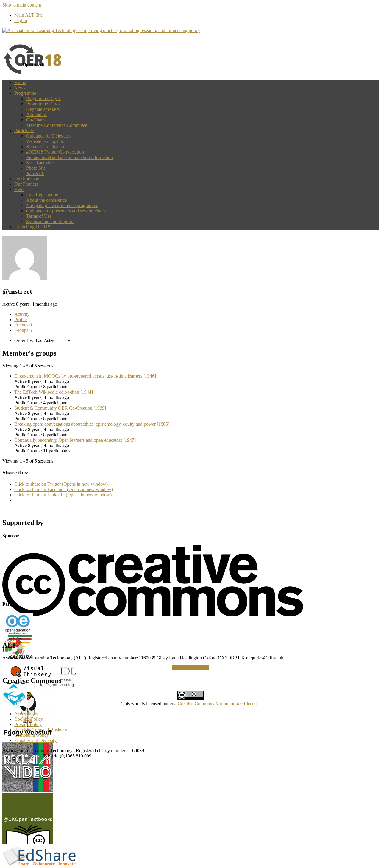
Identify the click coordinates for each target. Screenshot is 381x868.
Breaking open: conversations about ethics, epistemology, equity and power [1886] (91, 424)
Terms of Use (38, 216)
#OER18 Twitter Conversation (55, 151)
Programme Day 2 (43, 103)
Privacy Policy (28, 724)
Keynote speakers (43, 109)
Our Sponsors (27, 178)
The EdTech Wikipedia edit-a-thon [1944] (53, 391)
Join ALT (35, 173)
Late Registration (42, 194)
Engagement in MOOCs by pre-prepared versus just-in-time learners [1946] (85, 375)
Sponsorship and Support (50, 221)
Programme (25, 93)
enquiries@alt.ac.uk (21, 755)
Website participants (45, 141)
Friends (23, 324)
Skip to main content (21, 4)
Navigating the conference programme (62, 205)
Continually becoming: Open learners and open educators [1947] (75, 440)
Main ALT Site (28, 15)
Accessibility (26, 713)
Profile (20, 319)
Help (19, 189)
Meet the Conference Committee (56, 125)
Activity (21, 314)
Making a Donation (190, 667)
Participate (24, 130)
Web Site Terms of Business (40, 729)
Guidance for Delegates (48, 135)
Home (20, 82)
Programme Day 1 (43, 98)
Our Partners (26, 184)
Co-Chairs (36, 119)
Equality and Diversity (35, 740)
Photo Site (36, 168)
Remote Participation (45, 146)
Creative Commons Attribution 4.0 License (218, 703)
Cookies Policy (28, 719)
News (19, 87)
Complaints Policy (31, 735)
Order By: (23, 340)
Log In (20, 20)
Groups (23, 330)
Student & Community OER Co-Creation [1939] (60, 408)
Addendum (36, 114)
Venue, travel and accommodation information (69, 157)
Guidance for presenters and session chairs (66, 210)
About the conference (46, 200)
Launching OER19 (32, 226)
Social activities (40, 162)
